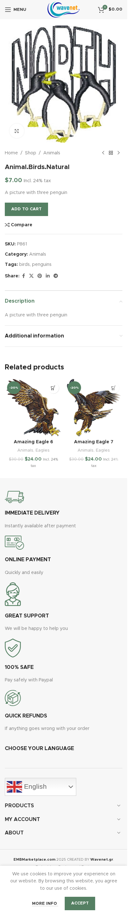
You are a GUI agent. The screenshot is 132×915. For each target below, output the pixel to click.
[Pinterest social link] (40, 276)
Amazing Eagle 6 (33, 442)
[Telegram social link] (56, 276)
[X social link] (31, 276)
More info (45, 904)
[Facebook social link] (23, 276)
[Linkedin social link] (48, 276)
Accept (80, 903)
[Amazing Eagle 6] (33, 407)
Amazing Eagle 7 (93, 442)
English (34, 786)
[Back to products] (111, 153)
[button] (53, 387)
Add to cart (26, 209)
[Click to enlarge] (17, 131)
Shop (30, 153)
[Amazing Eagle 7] (94, 407)
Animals (51, 153)
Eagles (43, 450)
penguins (42, 264)
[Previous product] (103, 153)
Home (11, 153)
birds (24, 264)
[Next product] (118, 153)
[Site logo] (63, 9)
